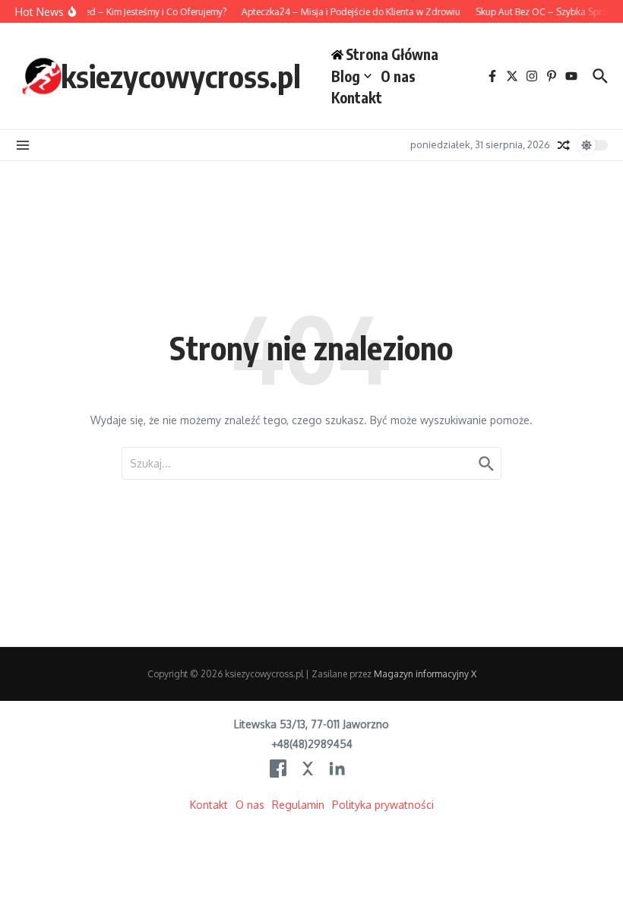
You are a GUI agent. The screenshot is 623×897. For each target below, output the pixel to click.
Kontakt (356, 97)
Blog (345, 76)
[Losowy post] (564, 145)
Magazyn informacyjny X (425, 674)
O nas (398, 76)
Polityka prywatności (383, 804)
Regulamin (298, 804)
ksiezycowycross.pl (181, 76)
